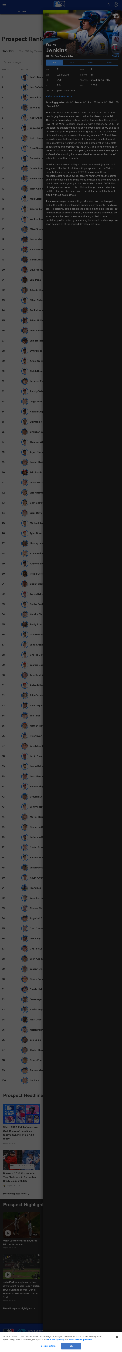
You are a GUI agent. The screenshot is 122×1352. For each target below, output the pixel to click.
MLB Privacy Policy (55, 1339)
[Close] (116, 1336)
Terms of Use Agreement (80, 1339)
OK (71, 1346)
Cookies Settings (48, 1346)
